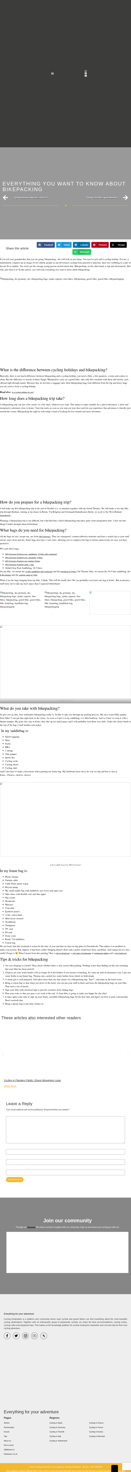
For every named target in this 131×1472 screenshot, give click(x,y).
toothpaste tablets (101, 953)
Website (9, 1168)
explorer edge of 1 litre (28, 575)
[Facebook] (86, 73)
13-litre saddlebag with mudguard (38, 572)
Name (9, 1148)
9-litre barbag (5, 575)
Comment (11, 1115)
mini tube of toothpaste (82, 953)
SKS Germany (45, 537)
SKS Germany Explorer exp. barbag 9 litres (22, 561)
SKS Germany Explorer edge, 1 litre (19, 565)
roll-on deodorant (63, 953)
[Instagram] (86, 71)
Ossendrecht (5, 515)
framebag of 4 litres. (69, 572)
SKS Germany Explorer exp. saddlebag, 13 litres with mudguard (31, 554)
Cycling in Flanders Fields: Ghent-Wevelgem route (32, 1080)
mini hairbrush (121, 953)
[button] (52, 73)
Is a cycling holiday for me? (23, 392)
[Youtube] (86, 76)
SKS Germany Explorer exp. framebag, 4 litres (24, 558)
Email (9, 1158)
